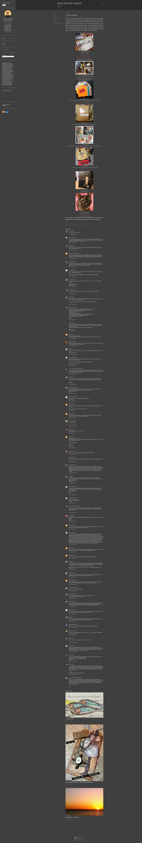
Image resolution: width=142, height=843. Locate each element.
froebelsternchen (72, 486)
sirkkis (70, 348)
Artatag (70, 515)
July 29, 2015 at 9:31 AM (72, 483)
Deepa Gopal (71, 341)
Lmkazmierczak (72, 593)
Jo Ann (70, 664)
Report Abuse (5, 49)
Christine (70, 231)
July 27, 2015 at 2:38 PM (72, 266)
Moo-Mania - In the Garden (84, 169)
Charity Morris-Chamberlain (74, 677)
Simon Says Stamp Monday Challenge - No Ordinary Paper (84, 102)
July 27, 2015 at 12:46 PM (73, 234)
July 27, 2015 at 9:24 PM (72, 345)
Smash (54, 21)
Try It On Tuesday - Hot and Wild (84, 56)
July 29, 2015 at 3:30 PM (73, 544)
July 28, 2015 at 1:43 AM (72, 365)
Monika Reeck (71, 307)
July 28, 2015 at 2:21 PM (72, 417)
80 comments (70, 819)
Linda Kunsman (72, 601)
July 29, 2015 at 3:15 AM (72, 447)
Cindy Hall (71, 245)
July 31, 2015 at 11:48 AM (72, 590)
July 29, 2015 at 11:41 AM (72, 503)
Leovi (70, 451)
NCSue (70, 334)
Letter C (55, 19)
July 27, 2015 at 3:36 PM (72, 286)
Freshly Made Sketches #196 (84, 101)
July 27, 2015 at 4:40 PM (73, 319)
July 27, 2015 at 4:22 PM (72, 304)
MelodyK (70, 404)
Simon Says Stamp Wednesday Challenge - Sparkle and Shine (84, 103)
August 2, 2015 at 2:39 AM (73, 642)
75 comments (70, 720)
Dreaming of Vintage (73, 253)
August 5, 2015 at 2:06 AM (73, 674)
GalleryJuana (71, 269)
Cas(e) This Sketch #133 (84, 125)
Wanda (70, 297)
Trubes (70, 436)
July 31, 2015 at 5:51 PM (72, 606)
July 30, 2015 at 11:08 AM (73, 569)
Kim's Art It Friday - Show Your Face (84, 58)
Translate (11, 57)
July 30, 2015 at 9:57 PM (72, 584)
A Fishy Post (70, 719)
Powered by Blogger (79, 837)
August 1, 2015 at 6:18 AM (73, 621)
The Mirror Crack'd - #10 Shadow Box (84, 77)
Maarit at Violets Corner (73, 506)
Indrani (70, 429)
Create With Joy (72, 357)
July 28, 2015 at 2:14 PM (72, 410)
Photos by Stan (72, 580)
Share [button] (54, 13)
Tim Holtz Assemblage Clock (84, 225)
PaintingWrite (71, 609)
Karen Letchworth (72, 387)
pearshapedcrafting (72, 624)
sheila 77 (70, 645)
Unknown (71, 413)
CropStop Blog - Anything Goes (84, 170)
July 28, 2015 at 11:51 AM (72, 384)
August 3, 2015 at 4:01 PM (73, 661)
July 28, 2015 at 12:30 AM (73, 354)
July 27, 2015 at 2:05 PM (72, 258)
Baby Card (55, 17)
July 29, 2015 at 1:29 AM (72, 433)
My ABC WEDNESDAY (73, 424)
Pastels (54, 20)
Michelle (70, 561)
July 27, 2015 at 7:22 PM (72, 338)
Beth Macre (71, 555)
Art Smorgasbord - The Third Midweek (79, 782)
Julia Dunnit (71, 524)
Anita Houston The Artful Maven (75, 368)
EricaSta (70, 638)
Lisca (70, 476)
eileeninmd (71, 237)
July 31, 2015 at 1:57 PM (72, 598)
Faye (70, 617)
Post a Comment (69, 687)
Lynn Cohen (71, 261)
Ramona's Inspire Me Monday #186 (84, 192)
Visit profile (8, 32)
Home (59, 7)
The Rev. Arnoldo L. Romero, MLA (8, 19)
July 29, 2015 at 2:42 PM (72, 521)
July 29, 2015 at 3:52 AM (72, 454)
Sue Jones (71, 464)
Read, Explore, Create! (69, 3)
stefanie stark (71, 532)
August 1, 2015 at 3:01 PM (73, 627)
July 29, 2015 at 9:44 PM (73, 558)
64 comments (70, 784)
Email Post (70, 223)
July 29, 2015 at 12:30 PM (73, 512)
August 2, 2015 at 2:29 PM (73, 651)
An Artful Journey (72, 817)
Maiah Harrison (72, 630)
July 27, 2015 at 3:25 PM (72, 276)
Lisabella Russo (72, 289)
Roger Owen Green (72, 396)
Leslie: (70, 377)
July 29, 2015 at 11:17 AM (72, 494)
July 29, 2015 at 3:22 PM (72, 529)
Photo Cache (71, 420)
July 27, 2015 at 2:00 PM (73, 242)
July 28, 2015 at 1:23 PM (72, 393)
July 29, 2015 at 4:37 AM (72, 461)
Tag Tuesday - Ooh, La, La (84, 168)
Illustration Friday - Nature (84, 53)
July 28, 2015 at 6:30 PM (73, 426)
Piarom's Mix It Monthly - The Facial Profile (84, 57)
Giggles (70, 322)
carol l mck (71, 279)
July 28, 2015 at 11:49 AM (73, 373)
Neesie (70, 654)
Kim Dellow (71, 572)
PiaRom (70, 547)
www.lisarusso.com (72, 292)
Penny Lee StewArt (72, 587)
